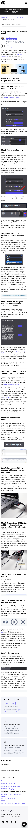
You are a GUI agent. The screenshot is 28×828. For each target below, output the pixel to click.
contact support (14, 711)
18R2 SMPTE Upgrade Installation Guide (13, 803)
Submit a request (6, 814)
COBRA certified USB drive (11, 384)
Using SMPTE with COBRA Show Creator (13, 791)
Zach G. (8, 37)
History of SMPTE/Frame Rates (10, 786)
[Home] (3, 3)
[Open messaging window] (24, 824)
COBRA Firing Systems (8, 18)
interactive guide (15, 11)
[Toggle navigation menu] (25, 3)
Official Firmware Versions (11, 97)
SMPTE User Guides (9, 20)
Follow (9, 46)
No (13, 703)
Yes (7, 703)
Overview (4, 781)
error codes (6, 397)
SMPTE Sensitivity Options (9, 789)
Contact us (17, 814)
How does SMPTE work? (8, 783)
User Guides (20, 18)
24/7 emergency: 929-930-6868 (11, 817)
